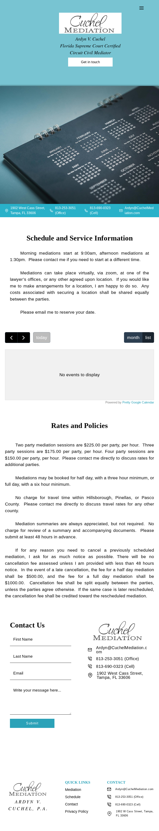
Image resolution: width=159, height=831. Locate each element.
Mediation (73, 790)
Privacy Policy (76, 811)
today (41, 337)
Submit (32, 723)
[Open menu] (143, 8)
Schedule (73, 797)
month (133, 337)
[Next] (23, 337)
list (148, 337)
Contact (71, 804)
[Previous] (11, 337)
